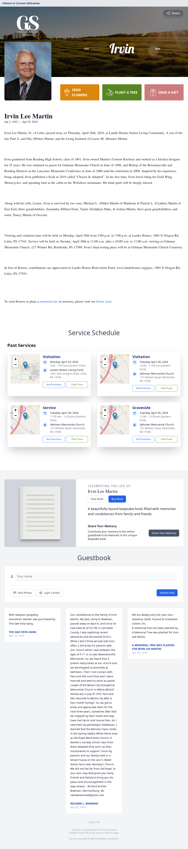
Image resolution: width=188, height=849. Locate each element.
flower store (104, 301)
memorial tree (48, 301)
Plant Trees (77, 384)
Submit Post (167, 592)
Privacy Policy (84, 832)
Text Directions (53, 384)
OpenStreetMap (98, 838)
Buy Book (117, 499)
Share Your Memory (164, 533)
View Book (97, 499)
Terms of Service (104, 832)
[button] (25, 365)
